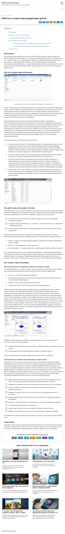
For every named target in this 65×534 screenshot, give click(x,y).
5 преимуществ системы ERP (43, 461)
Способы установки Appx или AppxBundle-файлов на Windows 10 (45, 511)
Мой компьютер (10, 2)
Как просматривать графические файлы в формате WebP (44, 487)
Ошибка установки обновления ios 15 (15, 462)
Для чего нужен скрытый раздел (18, 35)
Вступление (12, 32)
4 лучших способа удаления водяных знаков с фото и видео (14, 511)
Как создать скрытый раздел (17, 40)
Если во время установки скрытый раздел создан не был (31, 46)
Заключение (12, 49)
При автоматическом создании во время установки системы (32, 43)
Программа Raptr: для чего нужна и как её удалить (15, 487)
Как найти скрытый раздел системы (19, 38)
